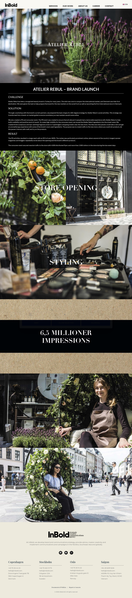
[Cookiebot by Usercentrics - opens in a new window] (101, 273)
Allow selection (66, 323)
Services (53, 6)
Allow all (95, 323)
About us (82, 6)
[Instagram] (71, 552)
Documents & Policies (59, 587)
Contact (109, 6)
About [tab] (97, 280)
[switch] (54, 314)
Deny (36, 323)
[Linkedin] (60, 552)
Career (96, 6)
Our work (68, 6)
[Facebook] (66, 552)
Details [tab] (66, 280)
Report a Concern (75, 587)
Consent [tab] (35, 280)
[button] (126, 4)
